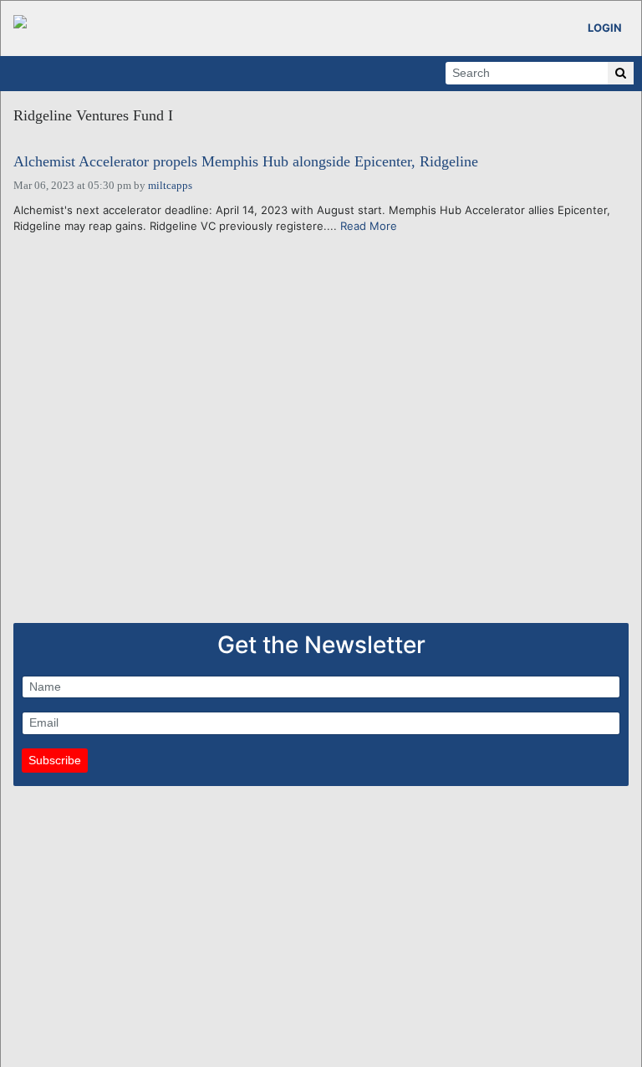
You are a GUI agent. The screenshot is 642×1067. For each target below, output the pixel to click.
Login (605, 27)
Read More (368, 225)
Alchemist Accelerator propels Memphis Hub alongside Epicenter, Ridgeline (245, 162)
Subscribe (54, 760)
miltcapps (170, 185)
